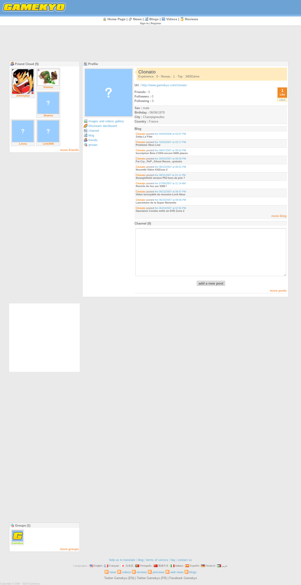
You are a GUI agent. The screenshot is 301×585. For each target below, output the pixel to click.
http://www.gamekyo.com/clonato (164, 85)
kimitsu (48, 87)
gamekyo (17, 543)
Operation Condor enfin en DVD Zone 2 (160, 210)
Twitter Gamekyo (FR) (152, 578)
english (98, 565)
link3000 (48, 143)
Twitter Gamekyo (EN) (119, 578)
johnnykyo (23, 95)
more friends (69, 150)
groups (93, 145)
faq (173, 560)
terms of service (157, 560)
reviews (191, 19)
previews (159, 572)
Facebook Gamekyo (183, 578)
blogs (154, 19)
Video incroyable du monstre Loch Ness (160, 194)
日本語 (129, 565)
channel (93, 130)
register (156, 23)
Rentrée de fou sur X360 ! (151, 186)
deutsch (210, 565)
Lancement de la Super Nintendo (156, 202)
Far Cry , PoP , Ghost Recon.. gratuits (159, 161)
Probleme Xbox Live (148, 144)
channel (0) (143, 223)
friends (93, 140)
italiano (179, 565)
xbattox (48, 115)
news (137, 19)
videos (171, 19)
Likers (282, 99)
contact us (185, 560)
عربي (225, 565)
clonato (141, 133)
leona (23, 143)
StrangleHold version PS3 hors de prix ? (160, 177)
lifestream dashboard (102, 126)
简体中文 (163, 565)
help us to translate (122, 560)
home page (116, 19)
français (114, 565)
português (146, 565)
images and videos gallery (106, 121)
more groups (69, 549)
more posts (278, 290)
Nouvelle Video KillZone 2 (151, 169)
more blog (278, 216)
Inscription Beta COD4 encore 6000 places (162, 153)
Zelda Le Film (144, 136)
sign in (144, 23)
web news (177, 572)
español (194, 565)
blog (91, 135)
